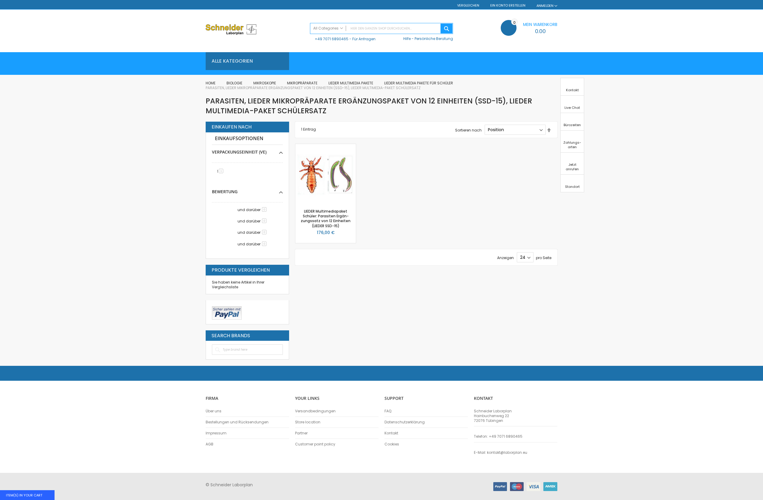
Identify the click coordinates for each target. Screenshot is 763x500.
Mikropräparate (302, 83)
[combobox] (381, 28)
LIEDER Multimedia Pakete (351, 83)
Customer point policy (315, 444)
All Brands (281, 335)
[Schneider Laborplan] (255, 30)
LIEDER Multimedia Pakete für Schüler (419, 83)
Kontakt (391, 433)
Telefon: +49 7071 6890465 (498, 436)
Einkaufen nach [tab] (232, 127)
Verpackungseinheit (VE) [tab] (239, 152)
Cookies (391, 444)
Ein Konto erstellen (507, 5)
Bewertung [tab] (225, 191)
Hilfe (407, 38)
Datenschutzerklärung (404, 422)
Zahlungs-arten (572, 144)
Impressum (216, 433)
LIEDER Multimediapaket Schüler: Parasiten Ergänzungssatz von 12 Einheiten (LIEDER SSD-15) (326, 218)
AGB (209, 444)
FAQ (387, 411)
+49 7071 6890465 (331, 38)
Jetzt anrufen (572, 166)
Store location (307, 422)
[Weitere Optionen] (227, 312)
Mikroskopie (265, 83)
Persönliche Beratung (434, 38)
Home (211, 83)
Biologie (235, 83)
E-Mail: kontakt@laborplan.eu (500, 452)
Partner (301, 433)
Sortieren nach (468, 129)
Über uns (213, 411)
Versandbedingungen (315, 411)
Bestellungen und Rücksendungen (237, 422)
